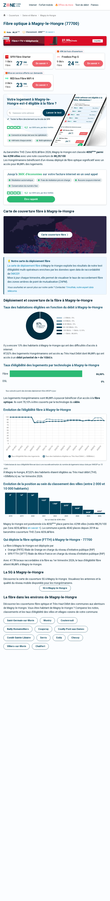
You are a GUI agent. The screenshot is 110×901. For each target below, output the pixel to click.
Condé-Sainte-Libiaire (19, 637)
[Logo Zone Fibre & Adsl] (12, 5)
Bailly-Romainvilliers (18, 629)
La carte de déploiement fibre (24, 265)
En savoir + (50, 32)
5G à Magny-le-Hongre (55, 588)
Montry (47, 620)
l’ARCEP (15, 273)
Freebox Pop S (63, 55)
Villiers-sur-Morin (16, 646)
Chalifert (40, 646)
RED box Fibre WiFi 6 (15, 76)
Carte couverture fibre (53, 234)
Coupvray (43, 629)
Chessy (75, 637)
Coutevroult (67, 620)
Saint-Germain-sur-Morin (20, 620)
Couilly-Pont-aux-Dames (71, 629)
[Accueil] (4, 14)
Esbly (59, 637)
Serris (43, 637)
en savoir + (34, 527)
